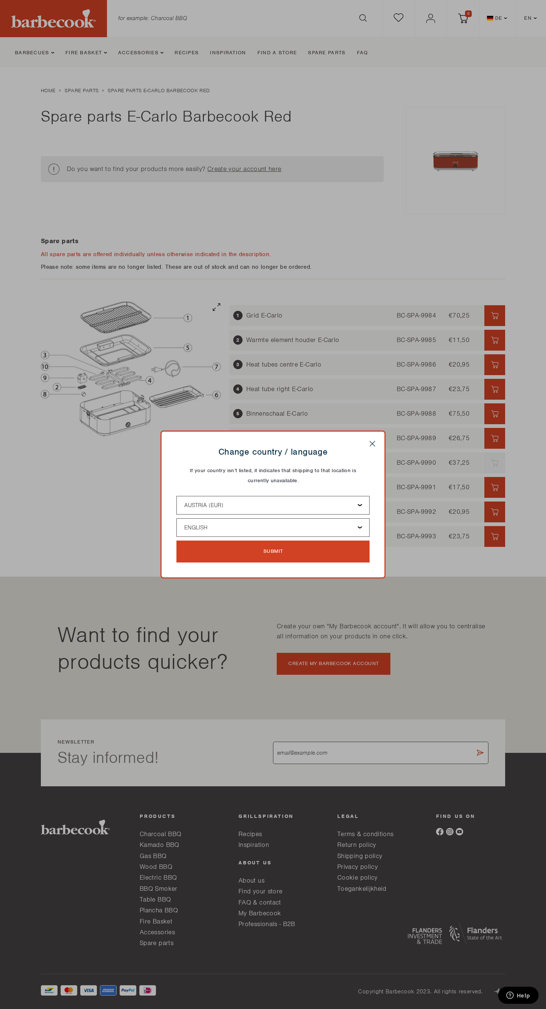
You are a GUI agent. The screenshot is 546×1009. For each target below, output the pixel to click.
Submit (273, 551)
